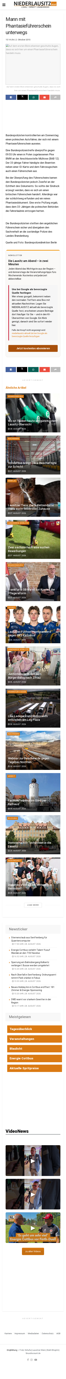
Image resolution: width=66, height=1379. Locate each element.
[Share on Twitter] (22, 97)
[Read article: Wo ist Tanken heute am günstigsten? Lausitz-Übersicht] (33, 412)
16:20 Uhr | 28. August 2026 (27, 969)
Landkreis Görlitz (18, 523)
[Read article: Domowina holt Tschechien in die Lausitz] (33, 834)
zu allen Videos (33, 1251)
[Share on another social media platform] (55, 97)
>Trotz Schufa (24, 1350)
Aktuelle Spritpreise (24, 1068)
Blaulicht (16, 1048)
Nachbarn (13, 439)
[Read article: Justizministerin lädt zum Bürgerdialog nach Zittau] (33, 666)
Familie (12, 481)
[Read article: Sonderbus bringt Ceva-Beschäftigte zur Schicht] (33, 455)
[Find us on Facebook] (28, 1359)
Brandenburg (15, 396)
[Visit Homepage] (35, 5)
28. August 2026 (18, 429)
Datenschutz (48, 1333)
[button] (33, 1160)
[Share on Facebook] (11, 97)
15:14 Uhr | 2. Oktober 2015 (18, 39)
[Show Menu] (3, 5)
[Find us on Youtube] (35, 1359)
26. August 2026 (18, 640)
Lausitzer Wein (38, 1350)
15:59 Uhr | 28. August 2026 (27, 981)
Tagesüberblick (21, 1029)
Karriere (8, 1333)
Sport (11, 607)
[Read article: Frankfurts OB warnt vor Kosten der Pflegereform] (33, 581)
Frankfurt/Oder (17, 692)
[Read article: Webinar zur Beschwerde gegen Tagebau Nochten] (33, 750)
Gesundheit (14, 861)
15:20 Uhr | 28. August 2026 (27, 994)
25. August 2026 (18, 851)
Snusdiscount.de (33, 1353)
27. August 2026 (18, 471)
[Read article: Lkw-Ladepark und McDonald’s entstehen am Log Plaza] (33, 708)
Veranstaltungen (22, 1039)
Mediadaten (33, 1333)
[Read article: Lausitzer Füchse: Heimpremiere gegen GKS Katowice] (33, 623)
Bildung (12, 818)
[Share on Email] (44, 97)
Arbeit (11, 776)
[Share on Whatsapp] (34, 97)
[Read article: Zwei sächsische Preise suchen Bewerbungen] (33, 539)
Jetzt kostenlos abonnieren (33, 348)
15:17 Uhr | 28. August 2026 (27, 1006)
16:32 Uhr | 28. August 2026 (27, 956)
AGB (58, 1333)
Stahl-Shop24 (52, 1350)
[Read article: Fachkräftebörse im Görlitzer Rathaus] (33, 792)
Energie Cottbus (21, 1058)
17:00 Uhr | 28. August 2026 (27, 944)
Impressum (20, 1333)
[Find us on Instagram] (31, 1359)
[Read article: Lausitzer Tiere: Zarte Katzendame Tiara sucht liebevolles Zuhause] (33, 497)
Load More (33, 905)
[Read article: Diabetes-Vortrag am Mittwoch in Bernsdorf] (33, 877)
